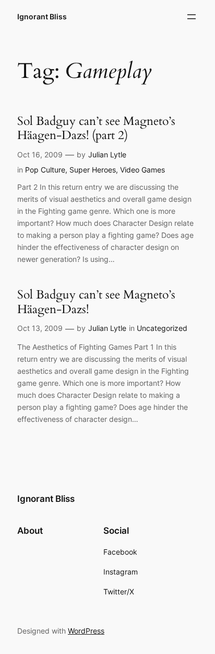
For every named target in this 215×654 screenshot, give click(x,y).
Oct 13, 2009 (40, 328)
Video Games (142, 169)
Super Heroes (92, 169)
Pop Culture (45, 169)
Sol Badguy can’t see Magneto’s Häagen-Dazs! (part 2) (96, 128)
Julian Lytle (107, 154)
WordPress (86, 630)
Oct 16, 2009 (40, 154)
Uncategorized (162, 328)
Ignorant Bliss (42, 16)
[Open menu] (191, 16)
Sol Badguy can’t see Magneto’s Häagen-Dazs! (96, 302)
